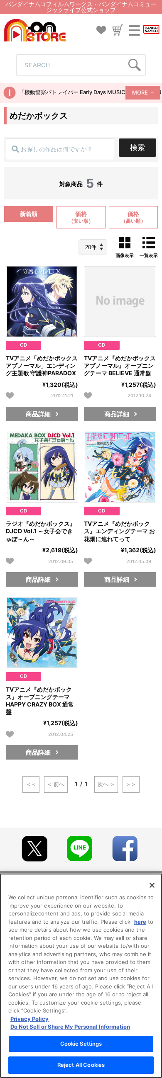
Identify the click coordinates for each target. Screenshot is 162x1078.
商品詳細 (38, 414)
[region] (81, 976)
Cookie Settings (81, 1043)
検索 (137, 147)
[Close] (152, 885)
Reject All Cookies (81, 1064)
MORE (140, 92)
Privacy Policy (29, 1018)
